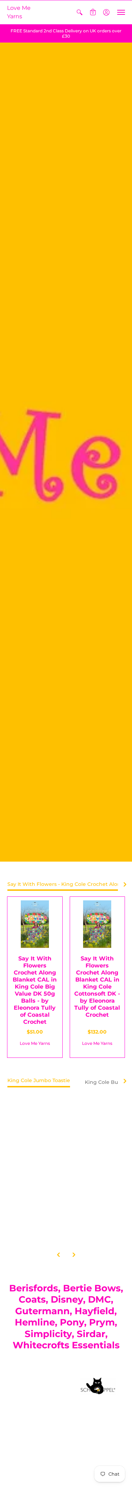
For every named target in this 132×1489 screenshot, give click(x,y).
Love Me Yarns (19, 12)
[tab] (38, 1082)
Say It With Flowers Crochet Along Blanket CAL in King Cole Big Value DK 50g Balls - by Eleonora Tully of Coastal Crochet (35, 990)
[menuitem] (79, 12)
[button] (79, 12)
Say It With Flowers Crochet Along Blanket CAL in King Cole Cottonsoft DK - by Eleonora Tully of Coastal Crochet (97, 986)
